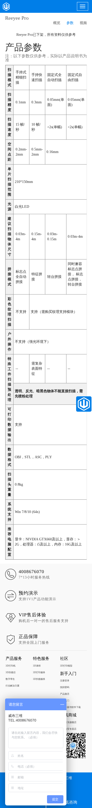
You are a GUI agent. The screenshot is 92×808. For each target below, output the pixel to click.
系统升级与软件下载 (70, 707)
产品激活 (64, 694)
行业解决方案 (12, 685)
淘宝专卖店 (70, 729)
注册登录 (64, 680)
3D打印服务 (39, 672)
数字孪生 (10, 679)
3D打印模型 (66, 665)
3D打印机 (11, 665)
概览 (56, 23)
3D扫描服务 (39, 679)
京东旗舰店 (70, 722)
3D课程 (37, 665)
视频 (83, 23)
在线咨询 (69, 802)
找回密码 (64, 687)
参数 (70, 23)
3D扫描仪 (11, 672)
